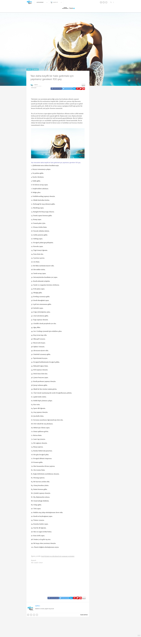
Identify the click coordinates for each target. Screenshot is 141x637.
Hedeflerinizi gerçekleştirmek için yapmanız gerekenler (57, 556)
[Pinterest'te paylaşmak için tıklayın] (77, 88)
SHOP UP (55, 2)
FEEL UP (29, 69)
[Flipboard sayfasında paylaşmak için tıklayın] (81, 88)
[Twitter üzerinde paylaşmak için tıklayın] (67, 88)
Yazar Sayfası (84, 614)
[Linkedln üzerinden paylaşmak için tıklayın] (74, 88)
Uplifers (36, 84)
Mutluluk (36, 69)
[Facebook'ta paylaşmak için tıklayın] (56, 88)
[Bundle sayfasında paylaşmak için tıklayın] (83, 88)
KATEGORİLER (40, 2)
